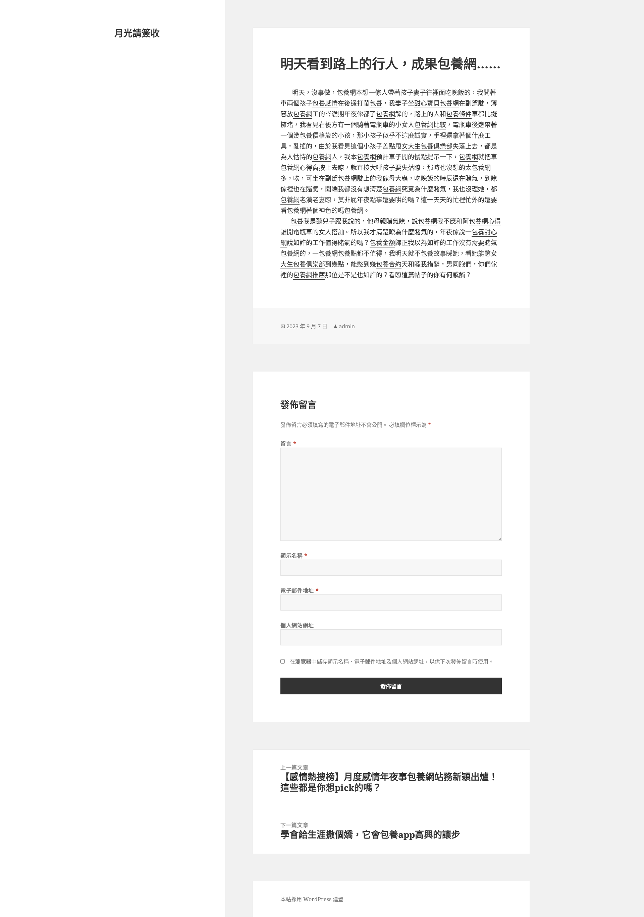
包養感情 (325, 103)
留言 (288, 443)
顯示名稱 (294, 555)
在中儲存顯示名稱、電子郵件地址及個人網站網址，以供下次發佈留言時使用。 (392, 661)
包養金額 (382, 242)
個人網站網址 (297, 625)
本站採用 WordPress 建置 (311, 899)
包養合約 (388, 264)
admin (347, 326)
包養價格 (312, 135)
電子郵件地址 (299, 590)
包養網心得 (296, 167)
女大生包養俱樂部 (426, 146)
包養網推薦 (309, 275)
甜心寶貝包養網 (436, 103)
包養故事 (433, 253)
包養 (376, 103)
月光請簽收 (137, 33)
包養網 (346, 92)
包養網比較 (430, 124)
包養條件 (459, 114)
